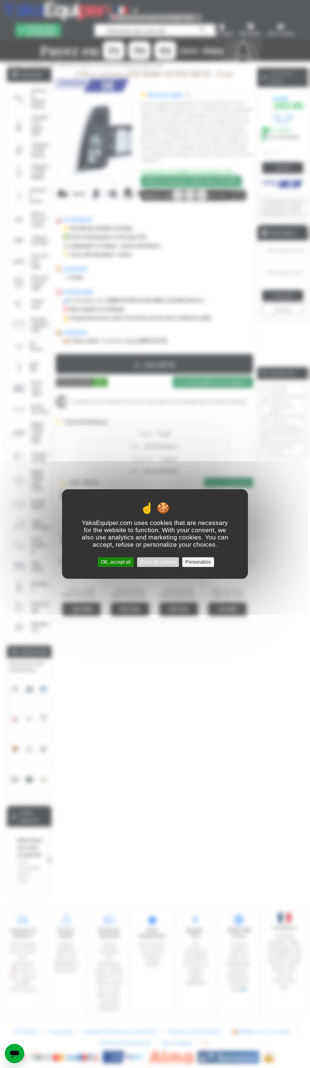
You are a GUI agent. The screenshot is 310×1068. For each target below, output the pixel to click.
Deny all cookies (158, 562)
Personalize (198, 562)
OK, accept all (116, 562)
